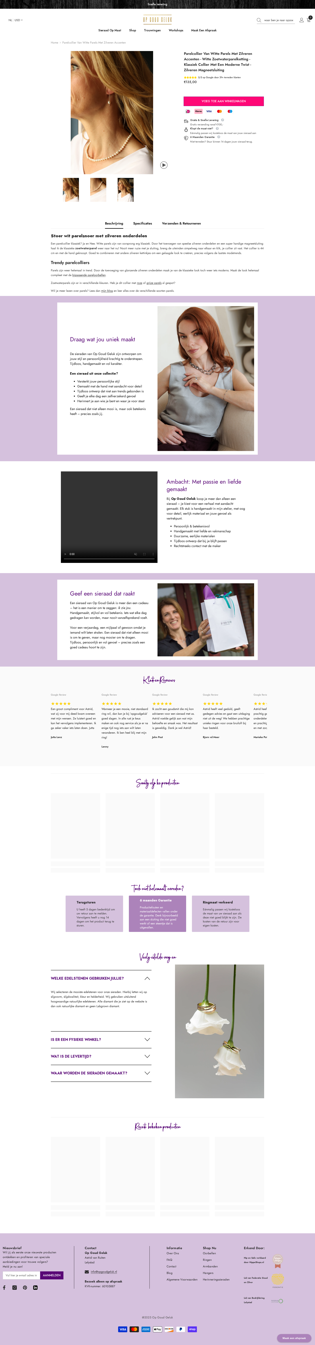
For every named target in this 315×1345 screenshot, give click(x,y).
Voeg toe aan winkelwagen (224, 101)
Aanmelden (52, 1275)
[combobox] (279, 20)
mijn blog (107, 291)
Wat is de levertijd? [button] (71, 1056)
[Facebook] (4, 1287)
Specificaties (142, 223)
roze (139, 283)
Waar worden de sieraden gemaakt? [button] (89, 1073)
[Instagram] (14, 1287)
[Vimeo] (35, 1287)
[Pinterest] (25, 1287)
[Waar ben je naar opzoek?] (276, 20)
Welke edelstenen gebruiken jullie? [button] (87, 978)
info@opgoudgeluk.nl (104, 1272)
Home (54, 42)
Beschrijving (114, 223)
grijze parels (154, 283)
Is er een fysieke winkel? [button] (76, 1039)
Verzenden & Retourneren (181, 223)
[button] (101, 978)
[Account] (302, 20)
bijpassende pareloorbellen (89, 275)
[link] (75, 863)
